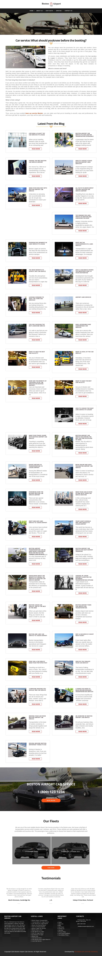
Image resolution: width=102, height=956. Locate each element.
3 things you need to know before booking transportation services (84, 690)
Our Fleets (49, 10)
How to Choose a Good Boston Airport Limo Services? (84, 162)
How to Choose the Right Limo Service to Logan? (85, 408)
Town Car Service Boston (38, 926)
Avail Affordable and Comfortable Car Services (83, 326)
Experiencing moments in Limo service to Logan (38, 243)
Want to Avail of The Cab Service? (84, 352)
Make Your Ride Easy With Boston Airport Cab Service (38, 189)
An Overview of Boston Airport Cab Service (84, 716)
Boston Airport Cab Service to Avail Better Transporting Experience (85, 135)
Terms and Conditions (64, 933)
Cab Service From (37, 937)
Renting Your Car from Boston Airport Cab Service (37, 717)
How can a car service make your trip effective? (38, 662)
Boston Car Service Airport (39, 925)
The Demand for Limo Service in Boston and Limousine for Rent (83, 216)
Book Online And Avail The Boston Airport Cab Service (84, 466)
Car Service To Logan (37, 934)
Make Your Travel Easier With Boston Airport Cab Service (38, 437)
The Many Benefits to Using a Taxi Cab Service (37, 270)
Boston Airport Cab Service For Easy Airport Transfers (84, 550)
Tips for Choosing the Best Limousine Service (37, 325)
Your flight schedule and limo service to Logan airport (83, 522)
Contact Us (68, 10)
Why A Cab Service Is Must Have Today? (85, 634)
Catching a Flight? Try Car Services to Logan (37, 134)
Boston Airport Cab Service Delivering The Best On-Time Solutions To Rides (84, 438)
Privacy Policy (62, 931)
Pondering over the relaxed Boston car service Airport (36, 493)
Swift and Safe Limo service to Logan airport (38, 521)
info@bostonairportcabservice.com (86, 926)
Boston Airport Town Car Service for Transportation (83, 606)
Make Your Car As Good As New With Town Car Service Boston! (84, 493)
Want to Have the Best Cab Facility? (37, 352)
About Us (39, 10)
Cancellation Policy (63, 935)
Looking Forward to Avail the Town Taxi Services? (36, 298)
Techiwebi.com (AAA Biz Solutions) (86, 951)
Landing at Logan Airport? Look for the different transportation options (84, 578)
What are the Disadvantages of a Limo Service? (84, 244)
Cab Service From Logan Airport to (41, 939)
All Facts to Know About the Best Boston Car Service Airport (85, 189)
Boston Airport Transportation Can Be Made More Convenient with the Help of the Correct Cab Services (37, 551)
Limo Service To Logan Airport (40, 923)
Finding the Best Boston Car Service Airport (37, 161)
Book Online (51, 800)
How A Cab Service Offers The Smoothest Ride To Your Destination (84, 271)
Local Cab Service (37, 941)
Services (59, 10)
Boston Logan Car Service (39, 928)
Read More (35, 149)
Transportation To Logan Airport (40, 922)
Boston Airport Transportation (39, 920)
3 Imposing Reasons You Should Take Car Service (37, 689)
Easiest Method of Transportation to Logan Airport (36, 466)
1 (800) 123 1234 (51, 791)
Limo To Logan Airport (38, 933)
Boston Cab (35, 936)
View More (50, 867)
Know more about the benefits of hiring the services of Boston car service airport (37, 578)
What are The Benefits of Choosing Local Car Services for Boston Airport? (38, 383)
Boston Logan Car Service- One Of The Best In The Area (37, 606)
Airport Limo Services (83, 297)
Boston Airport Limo (37, 930)
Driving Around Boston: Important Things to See (38, 744)
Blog (59, 925)
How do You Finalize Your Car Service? (83, 662)
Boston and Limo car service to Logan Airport (38, 634)
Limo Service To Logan (38, 931)
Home (31, 10)
